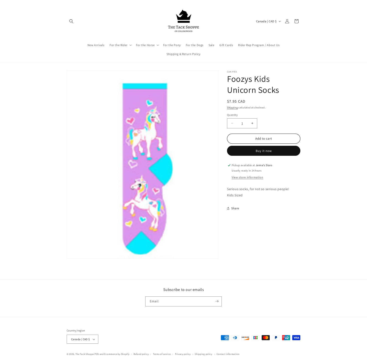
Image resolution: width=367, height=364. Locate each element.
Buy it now (264, 151)
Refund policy (141, 354)
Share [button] (235, 208)
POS (97, 354)
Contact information (228, 354)
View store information (247, 177)
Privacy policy (183, 354)
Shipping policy (203, 354)
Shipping (232, 107)
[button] (71, 21)
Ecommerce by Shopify (116, 354)
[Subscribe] (217, 301)
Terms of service (162, 354)
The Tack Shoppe (84, 354)
